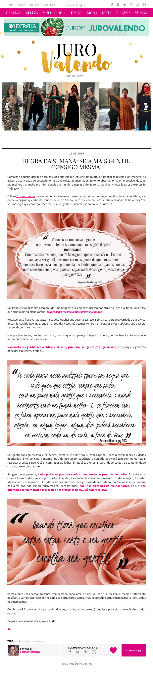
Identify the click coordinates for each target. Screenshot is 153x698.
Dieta (107, 12)
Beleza (32, 12)
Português (70, 5)
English (81, 5)
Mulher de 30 (54, 12)
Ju (31, 649)
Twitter (77, 652)
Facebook (70, 652)
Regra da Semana (34, 641)
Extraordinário (25, 196)
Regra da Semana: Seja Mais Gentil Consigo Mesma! (76, 164)
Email (94, 652)
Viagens (123, 12)
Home (10, 5)
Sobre (21, 5)
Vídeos (141, 12)
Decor (76, 12)
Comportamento (30, 652)
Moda (92, 12)
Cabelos (13, 12)
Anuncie (34, 5)
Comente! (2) (133, 650)
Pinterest (85, 652)
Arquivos (49, 5)
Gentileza (19, 641)
